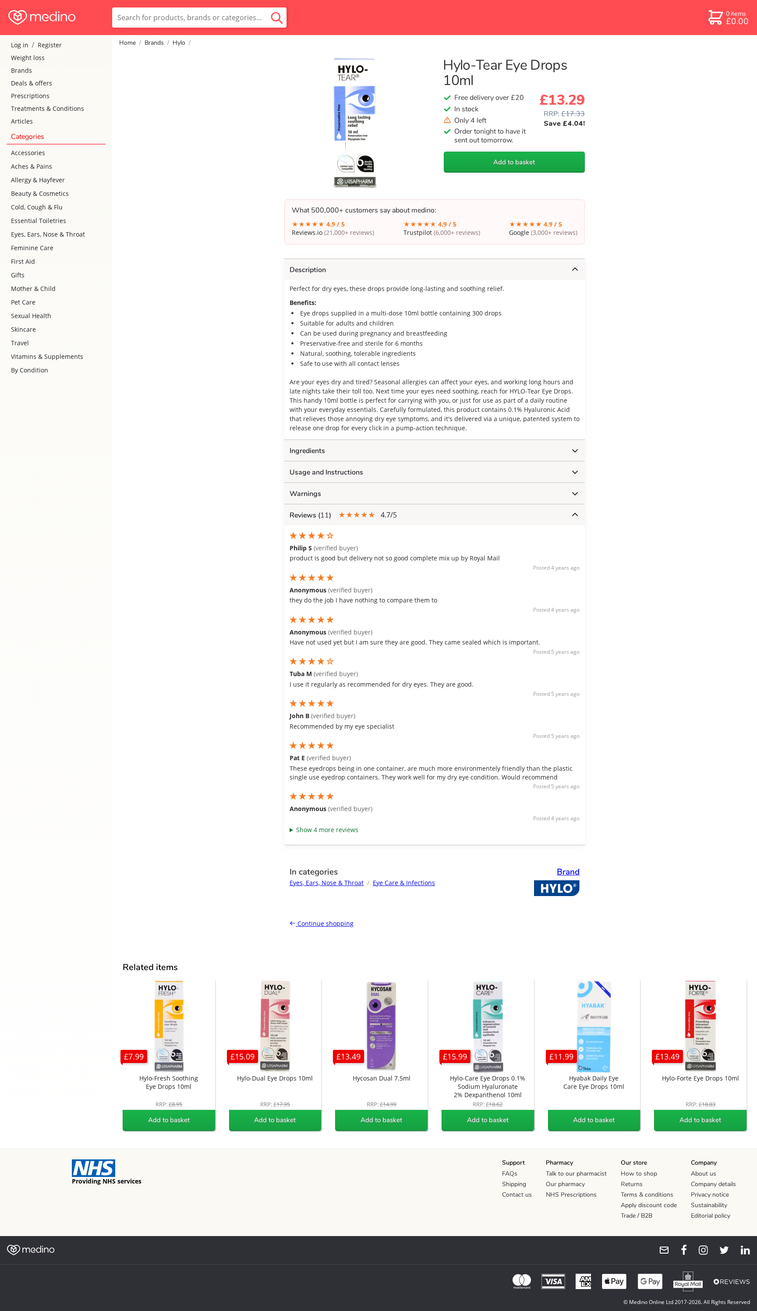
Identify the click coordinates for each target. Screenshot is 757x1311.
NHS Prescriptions (571, 1195)
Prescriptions (30, 96)
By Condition (29, 370)
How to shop (639, 1173)
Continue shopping (325, 923)
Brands (21, 70)
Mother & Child (33, 288)
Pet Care (23, 302)
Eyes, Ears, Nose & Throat (48, 234)
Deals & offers (31, 83)
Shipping (514, 1184)
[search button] (277, 17)
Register (50, 45)
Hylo (179, 43)
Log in (19, 45)
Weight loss (28, 57)
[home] (55, 17)
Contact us (517, 1195)
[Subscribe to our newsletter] (660, 1250)
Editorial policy (710, 1216)
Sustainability (709, 1205)
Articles (22, 121)
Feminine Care (32, 248)
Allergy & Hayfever (38, 180)
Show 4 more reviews (327, 830)
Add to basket (514, 162)
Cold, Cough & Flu (37, 207)
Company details (713, 1184)
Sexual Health (31, 316)
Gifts (18, 275)
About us (703, 1173)
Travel (20, 343)
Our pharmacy (565, 1184)
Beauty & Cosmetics (40, 193)
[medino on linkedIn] (741, 1250)
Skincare (23, 329)
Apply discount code (649, 1205)
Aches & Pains (31, 166)
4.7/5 (343, 515)
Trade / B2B (636, 1216)
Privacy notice (710, 1195)
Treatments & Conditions (47, 108)
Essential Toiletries (38, 220)
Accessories (28, 153)
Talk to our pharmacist (576, 1173)
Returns (632, 1184)
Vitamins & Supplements (47, 356)
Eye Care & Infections (404, 883)
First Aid (23, 261)
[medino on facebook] (678, 1250)
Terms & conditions (647, 1195)
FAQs (509, 1173)
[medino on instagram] (699, 1250)
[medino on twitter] (720, 1250)
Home (127, 43)
